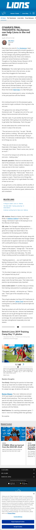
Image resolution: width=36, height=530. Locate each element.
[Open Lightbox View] (18, 360)
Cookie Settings (18, 516)
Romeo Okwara (7, 394)
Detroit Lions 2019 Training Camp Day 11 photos (15, 332)
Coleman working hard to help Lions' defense (15, 210)
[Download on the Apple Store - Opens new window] (11, 483)
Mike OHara (11, 40)
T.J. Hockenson (22, 48)
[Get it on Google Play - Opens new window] (23, 484)
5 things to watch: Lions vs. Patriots (13, 203)
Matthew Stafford (12, 218)
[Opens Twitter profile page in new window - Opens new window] (9, 44)
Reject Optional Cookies (17, 521)
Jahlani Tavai (19, 301)
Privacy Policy (11, 513)
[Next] (23, 364)
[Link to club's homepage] (3, 12)
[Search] (30, 13)
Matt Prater (16, 90)
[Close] (34, 494)
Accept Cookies (18, 526)
